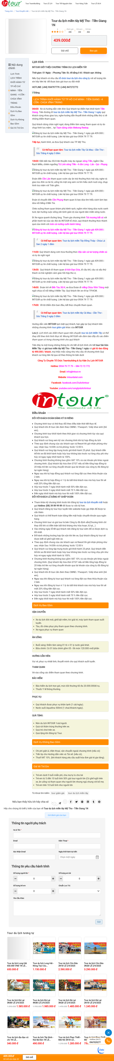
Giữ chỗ (65, 50)
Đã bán (88, 29)
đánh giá (70, 29)
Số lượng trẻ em (19, 886)
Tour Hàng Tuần (81, 3)
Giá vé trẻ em (17, 128)
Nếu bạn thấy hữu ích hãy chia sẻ (30, 801)
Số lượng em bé (65, 873)
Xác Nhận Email (19, 852)
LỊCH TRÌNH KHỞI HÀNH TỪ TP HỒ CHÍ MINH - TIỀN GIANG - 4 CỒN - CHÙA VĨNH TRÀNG (17, 90)
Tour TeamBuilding (32, 3)
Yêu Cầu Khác (18, 898)
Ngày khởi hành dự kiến (68, 852)
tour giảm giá (57, 793)
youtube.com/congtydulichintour (75, 388)
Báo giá (93, 50)
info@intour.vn (73, 371)
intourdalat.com (75, 377)
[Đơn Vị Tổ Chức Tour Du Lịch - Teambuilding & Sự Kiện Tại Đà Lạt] (12, 3)
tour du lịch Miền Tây (91, 333)
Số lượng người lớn (21, 873)
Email (15, 841)
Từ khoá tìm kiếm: (41, 793)
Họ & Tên (17, 830)
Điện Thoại (63, 841)
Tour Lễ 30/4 (96, 3)
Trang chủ (9, 11)
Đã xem (79, 29)
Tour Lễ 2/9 (47, 3)
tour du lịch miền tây (78, 793)
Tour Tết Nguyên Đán (64, 3)
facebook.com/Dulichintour (75, 382)
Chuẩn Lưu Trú (64, 886)
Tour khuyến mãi (22, 11)
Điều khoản (15, 107)
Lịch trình (14, 74)
